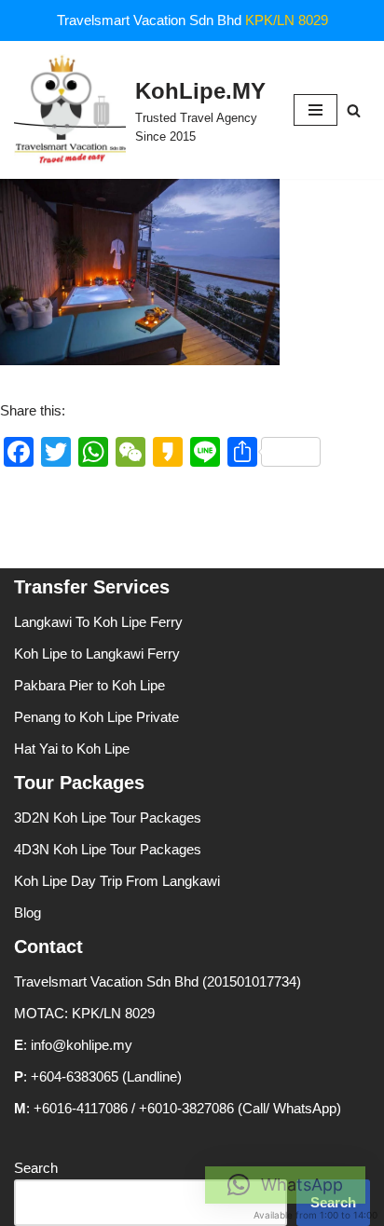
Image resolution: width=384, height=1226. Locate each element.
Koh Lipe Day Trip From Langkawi (117, 881)
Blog (27, 912)
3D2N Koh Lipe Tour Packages (107, 817)
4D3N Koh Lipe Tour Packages (107, 849)
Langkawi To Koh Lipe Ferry (98, 622)
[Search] (354, 110)
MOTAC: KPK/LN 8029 (84, 1013)
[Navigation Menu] (315, 110)
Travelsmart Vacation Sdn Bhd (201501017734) (157, 981)
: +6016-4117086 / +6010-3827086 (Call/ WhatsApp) (177, 1108)
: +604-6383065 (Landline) (98, 1076)
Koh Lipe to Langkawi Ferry (97, 653)
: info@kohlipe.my (73, 1045)
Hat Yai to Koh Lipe (72, 748)
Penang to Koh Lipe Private (96, 717)
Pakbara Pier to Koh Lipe (89, 685)
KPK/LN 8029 (286, 20)
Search (36, 1168)
